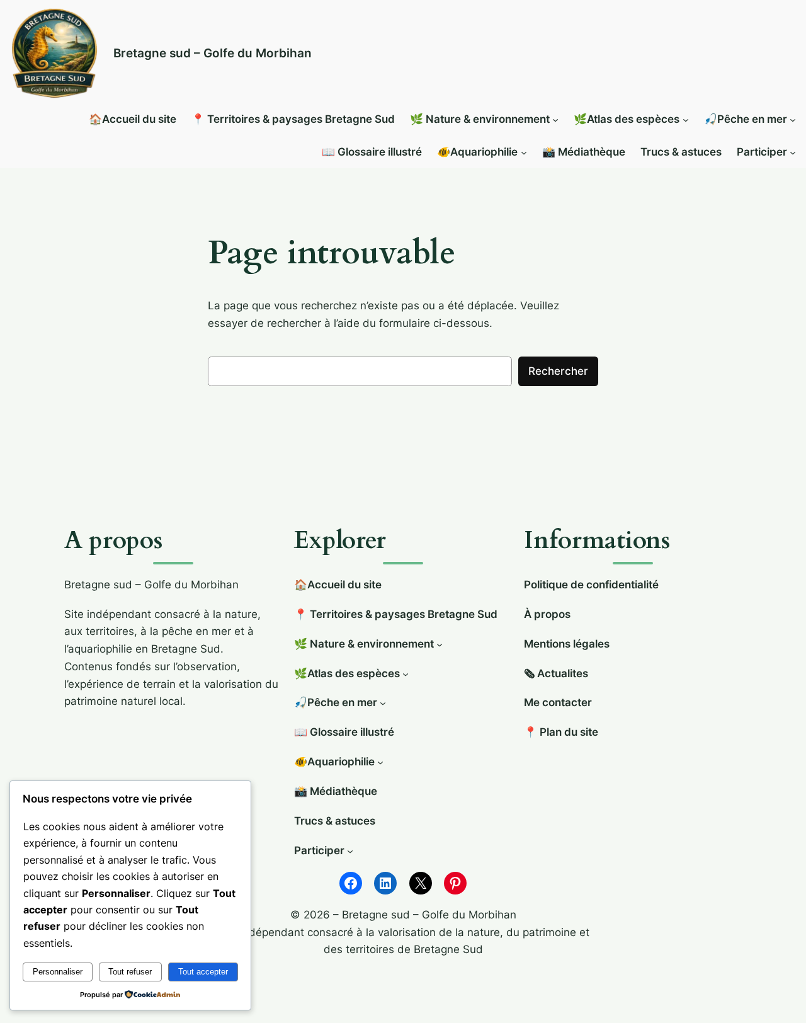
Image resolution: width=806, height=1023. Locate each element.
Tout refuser (130, 971)
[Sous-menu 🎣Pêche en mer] (793, 120)
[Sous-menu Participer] (793, 152)
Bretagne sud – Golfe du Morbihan (212, 52)
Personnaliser (57, 971)
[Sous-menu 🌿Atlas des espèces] (686, 120)
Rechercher (558, 371)
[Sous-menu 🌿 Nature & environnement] (555, 120)
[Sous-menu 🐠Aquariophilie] (524, 152)
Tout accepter (203, 971)
